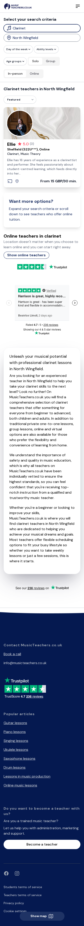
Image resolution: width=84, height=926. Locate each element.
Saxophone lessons (19, 758)
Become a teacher (42, 844)
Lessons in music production (27, 776)
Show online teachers (26, 255)
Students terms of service (23, 887)
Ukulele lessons (16, 749)
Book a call (12, 654)
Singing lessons (16, 740)
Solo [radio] (35, 61)
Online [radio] (34, 74)
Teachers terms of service (23, 895)
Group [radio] (50, 61)
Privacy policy (14, 903)
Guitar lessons (15, 723)
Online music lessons (20, 785)
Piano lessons (15, 731)
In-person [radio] (15, 74)
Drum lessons (15, 767)
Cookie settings (15, 911)
